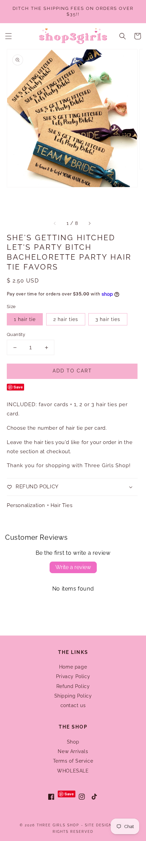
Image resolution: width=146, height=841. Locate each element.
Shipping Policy (73, 696)
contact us (73, 705)
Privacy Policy (73, 676)
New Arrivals (73, 751)
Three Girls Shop (58, 825)
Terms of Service (73, 761)
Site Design (98, 825)
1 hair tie (25, 319)
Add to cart (72, 370)
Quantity (16, 334)
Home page (73, 667)
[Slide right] (89, 223)
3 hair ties (107, 319)
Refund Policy (73, 686)
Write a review (73, 567)
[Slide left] (55, 223)
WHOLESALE (73, 771)
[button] (8, 36)
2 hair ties (65, 319)
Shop (73, 742)
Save (18, 386)
